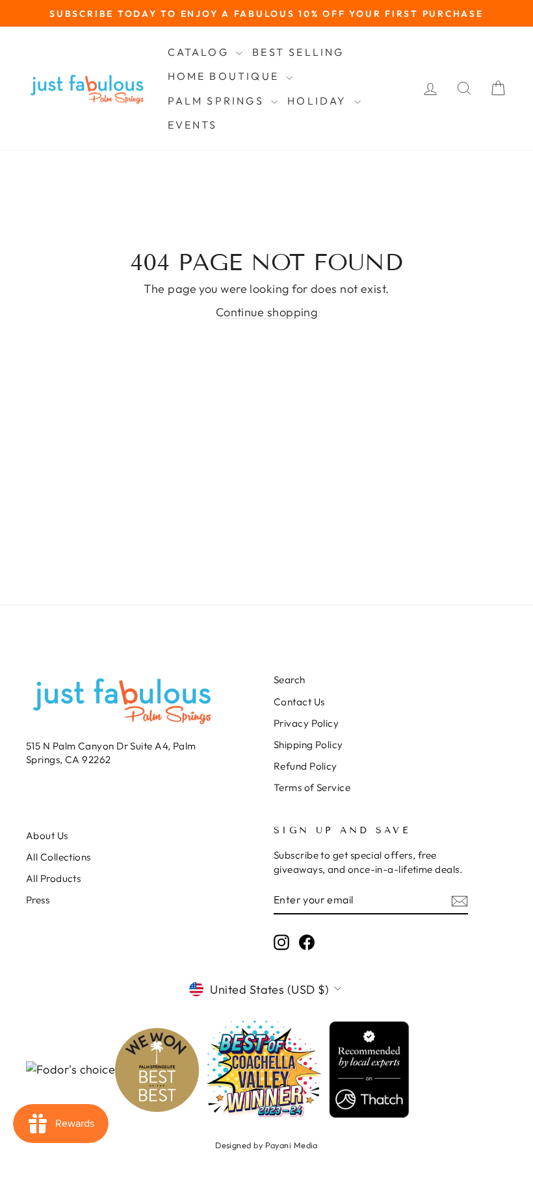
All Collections (58, 857)
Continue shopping (267, 312)
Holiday (319, 100)
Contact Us (299, 702)
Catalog (200, 51)
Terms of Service (312, 787)
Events (193, 124)
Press (37, 900)
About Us (47, 835)
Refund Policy (305, 766)
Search (290, 679)
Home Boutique (225, 75)
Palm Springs (218, 100)
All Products (53, 878)
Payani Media (291, 1145)
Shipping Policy (308, 744)
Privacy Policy (306, 723)
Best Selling (298, 51)
